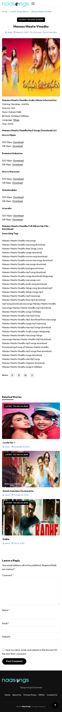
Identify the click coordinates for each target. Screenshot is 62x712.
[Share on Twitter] (12, 375)
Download (18, 142)
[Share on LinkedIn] (25, 375)
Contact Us (52, 695)
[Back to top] (55, 705)
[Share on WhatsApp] (32, 375)
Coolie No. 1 (9, 442)
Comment (8, 575)
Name (6, 610)
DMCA (42, 695)
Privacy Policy (30, 695)
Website (6, 636)
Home (4, 11)
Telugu (16, 119)
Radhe (6, 539)
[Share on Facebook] (19, 375)
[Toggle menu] (33, 4)
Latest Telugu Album (19, 11)
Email (5, 623)
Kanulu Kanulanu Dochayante (18, 491)
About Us (17, 695)
